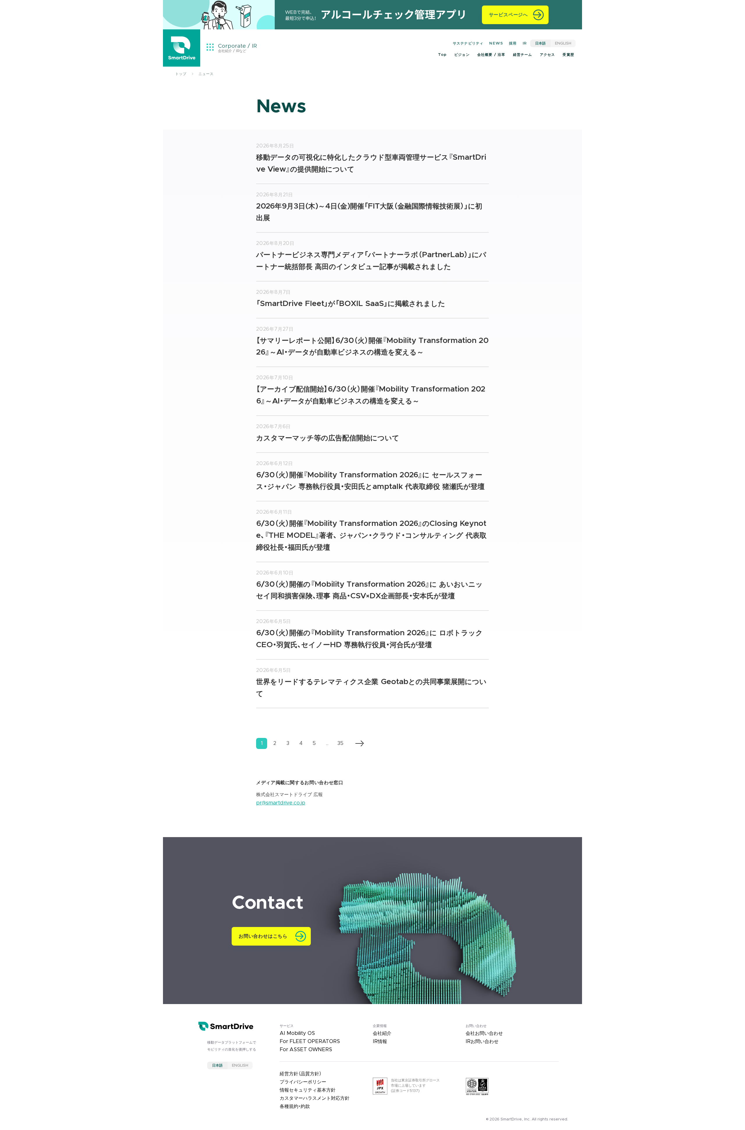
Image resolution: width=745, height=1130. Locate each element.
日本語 (540, 43)
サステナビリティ (468, 43)
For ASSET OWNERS (306, 1049)
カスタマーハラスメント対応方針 (315, 1098)
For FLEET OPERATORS (310, 1041)
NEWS (496, 43)
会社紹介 (382, 1033)
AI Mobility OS (297, 1033)
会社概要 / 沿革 (491, 54)
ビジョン (462, 54)
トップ (181, 74)
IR (525, 43)
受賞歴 (568, 54)
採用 (513, 43)
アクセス (547, 54)
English (563, 43)
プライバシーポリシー (303, 1082)
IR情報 (380, 1041)
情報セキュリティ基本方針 (308, 1090)
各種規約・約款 (295, 1106)
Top (442, 54)
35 (340, 743)
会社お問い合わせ (484, 1033)
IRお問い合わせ (482, 1041)
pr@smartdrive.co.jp (280, 803)
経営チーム (522, 54)
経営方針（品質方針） (301, 1074)
